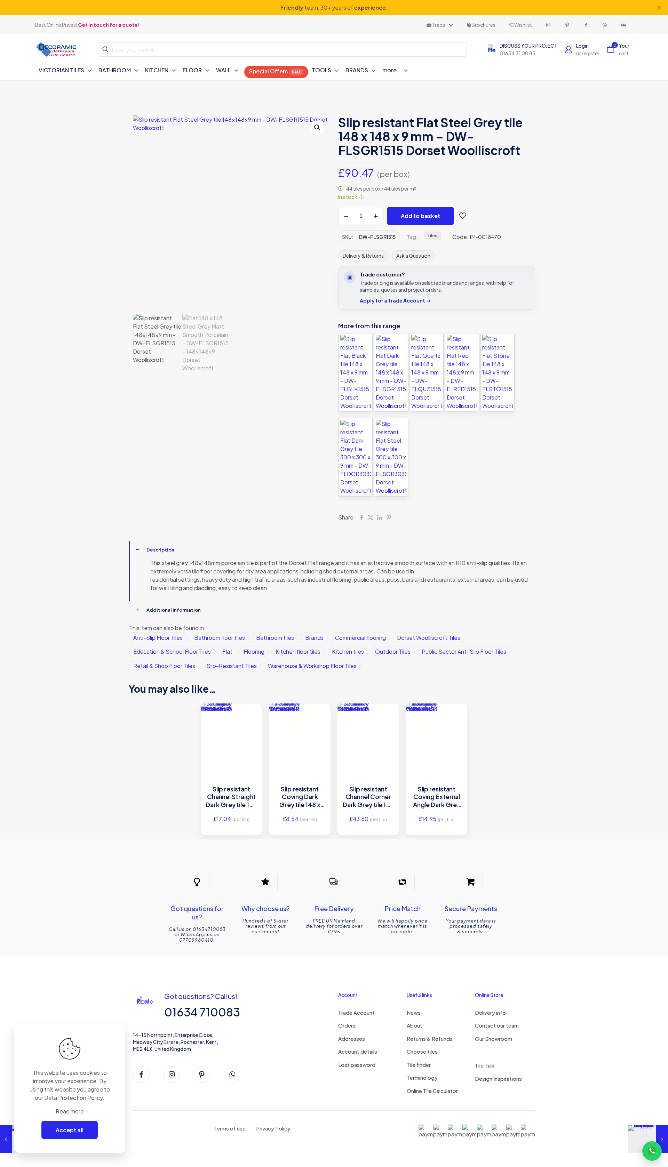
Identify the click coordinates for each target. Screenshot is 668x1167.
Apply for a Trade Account (395, 301)
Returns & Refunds (430, 1038)
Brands (314, 637)
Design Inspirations (498, 1078)
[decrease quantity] (346, 216)
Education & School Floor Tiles (172, 651)
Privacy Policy (273, 1128)
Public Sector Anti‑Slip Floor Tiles (464, 651)
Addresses (351, 1038)
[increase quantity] (375, 216)
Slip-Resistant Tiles (232, 665)
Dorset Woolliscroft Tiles (428, 637)
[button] (318, 128)
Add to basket (420, 215)
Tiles (432, 235)
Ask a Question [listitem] (413, 255)
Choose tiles (422, 1051)
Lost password (356, 1064)
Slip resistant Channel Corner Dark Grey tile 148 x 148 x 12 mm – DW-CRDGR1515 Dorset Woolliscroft (368, 797)
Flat (227, 651)
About (414, 1025)
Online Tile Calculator (432, 1090)
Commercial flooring (360, 637)
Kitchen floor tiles (298, 651)
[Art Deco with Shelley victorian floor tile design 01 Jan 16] (648, 1139)
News (414, 1012)
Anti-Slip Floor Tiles (158, 637)
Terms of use (230, 1128)
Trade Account (356, 1012)
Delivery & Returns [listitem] (363, 255)
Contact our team (497, 1025)
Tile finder (419, 1064)
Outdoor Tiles (393, 651)
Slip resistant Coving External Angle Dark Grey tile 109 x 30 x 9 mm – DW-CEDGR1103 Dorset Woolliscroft (437, 797)
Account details (357, 1051)
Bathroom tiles (275, 637)
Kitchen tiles (348, 651)
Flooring (254, 651)
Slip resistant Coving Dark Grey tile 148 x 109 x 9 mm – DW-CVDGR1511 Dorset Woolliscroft (299, 797)
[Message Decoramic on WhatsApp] (652, 1151)
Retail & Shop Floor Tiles (164, 665)
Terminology (422, 1077)
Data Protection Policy (73, 1097)
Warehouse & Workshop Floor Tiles (312, 665)
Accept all (70, 1130)
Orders (347, 1025)
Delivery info (490, 1012)
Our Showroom (493, 1038)
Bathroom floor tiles (219, 637)
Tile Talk (484, 1065)
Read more (70, 1111)
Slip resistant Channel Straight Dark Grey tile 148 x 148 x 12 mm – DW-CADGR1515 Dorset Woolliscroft (231, 797)
